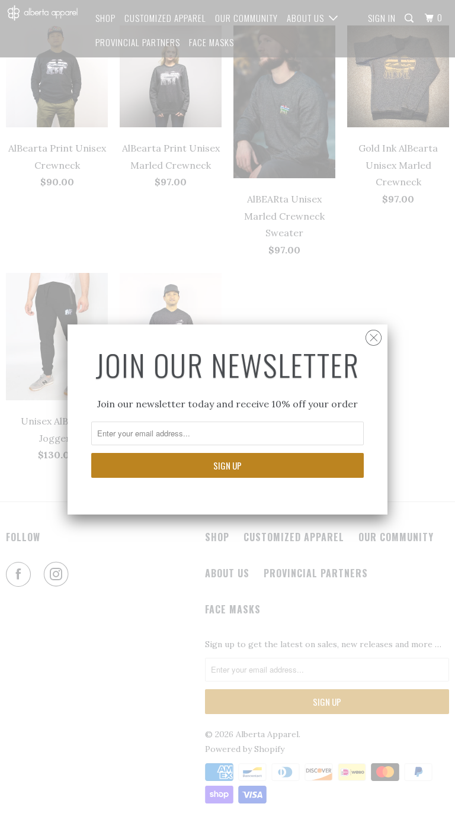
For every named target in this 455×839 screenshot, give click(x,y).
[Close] (374, 335)
